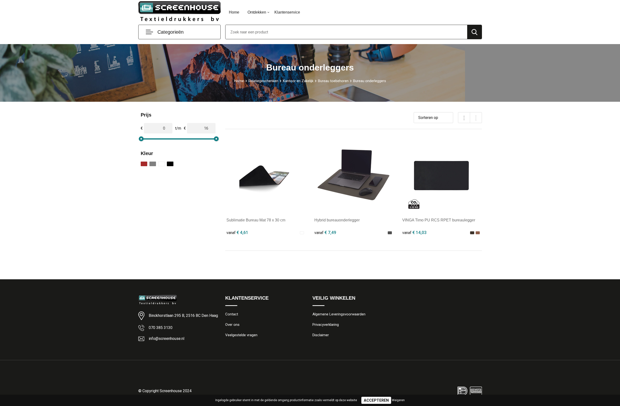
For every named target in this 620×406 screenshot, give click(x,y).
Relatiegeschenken (263, 81)
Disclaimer (320, 335)
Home (234, 12)
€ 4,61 (237, 232)
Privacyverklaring (325, 324)
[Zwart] (170, 164)
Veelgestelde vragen (241, 335)
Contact (231, 314)
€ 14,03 (414, 232)
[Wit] (161, 164)
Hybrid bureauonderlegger (337, 220)
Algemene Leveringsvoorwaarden (338, 314)
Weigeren (398, 400)
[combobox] (346, 32)
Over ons (232, 324)
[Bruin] (144, 164)
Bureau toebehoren (333, 81)
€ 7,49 (325, 232)
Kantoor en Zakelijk (298, 81)
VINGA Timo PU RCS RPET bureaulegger (438, 220)
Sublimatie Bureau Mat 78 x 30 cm (255, 220)
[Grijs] (152, 164)
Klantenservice (287, 12)
